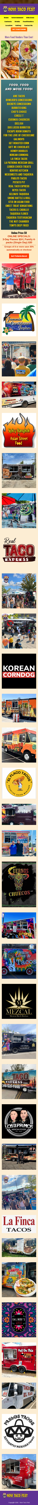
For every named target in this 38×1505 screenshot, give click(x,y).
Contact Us (28, 25)
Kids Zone (30, 17)
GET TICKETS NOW (19, 29)
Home (6, 17)
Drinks (17, 21)
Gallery (18, 25)
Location (8, 25)
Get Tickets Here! (19, 256)
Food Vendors (28, 21)
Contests (8, 21)
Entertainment (17, 17)
